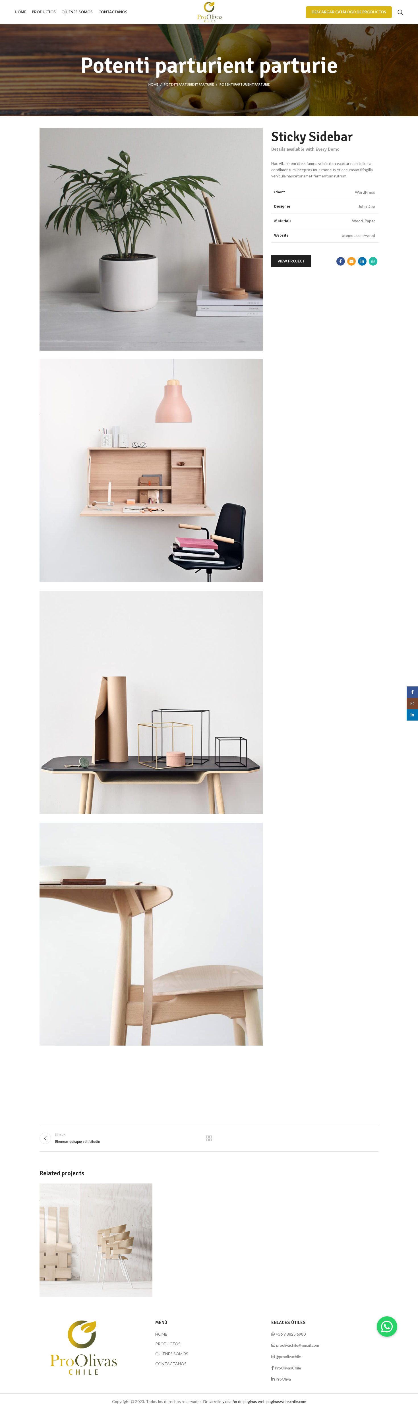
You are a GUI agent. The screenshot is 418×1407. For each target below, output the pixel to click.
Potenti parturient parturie (189, 84)
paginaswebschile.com (286, 1401)
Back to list (209, 1138)
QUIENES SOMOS (171, 1353)
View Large (145, 1189)
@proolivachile (288, 1356)
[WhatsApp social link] (373, 261)
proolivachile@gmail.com (297, 1345)
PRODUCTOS (168, 1343)
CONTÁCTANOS (171, 1363)
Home (153, 84)
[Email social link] (351, 261)
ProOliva (283, 1379)
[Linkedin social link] (362, 261)
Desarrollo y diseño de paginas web (234, 1401)
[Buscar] (400, 12)
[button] (387, 1326)
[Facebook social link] (340, 261)
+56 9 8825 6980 (291, 1334)
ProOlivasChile (288, 1367)
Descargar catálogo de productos (349, 12)
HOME (161, 1334)
